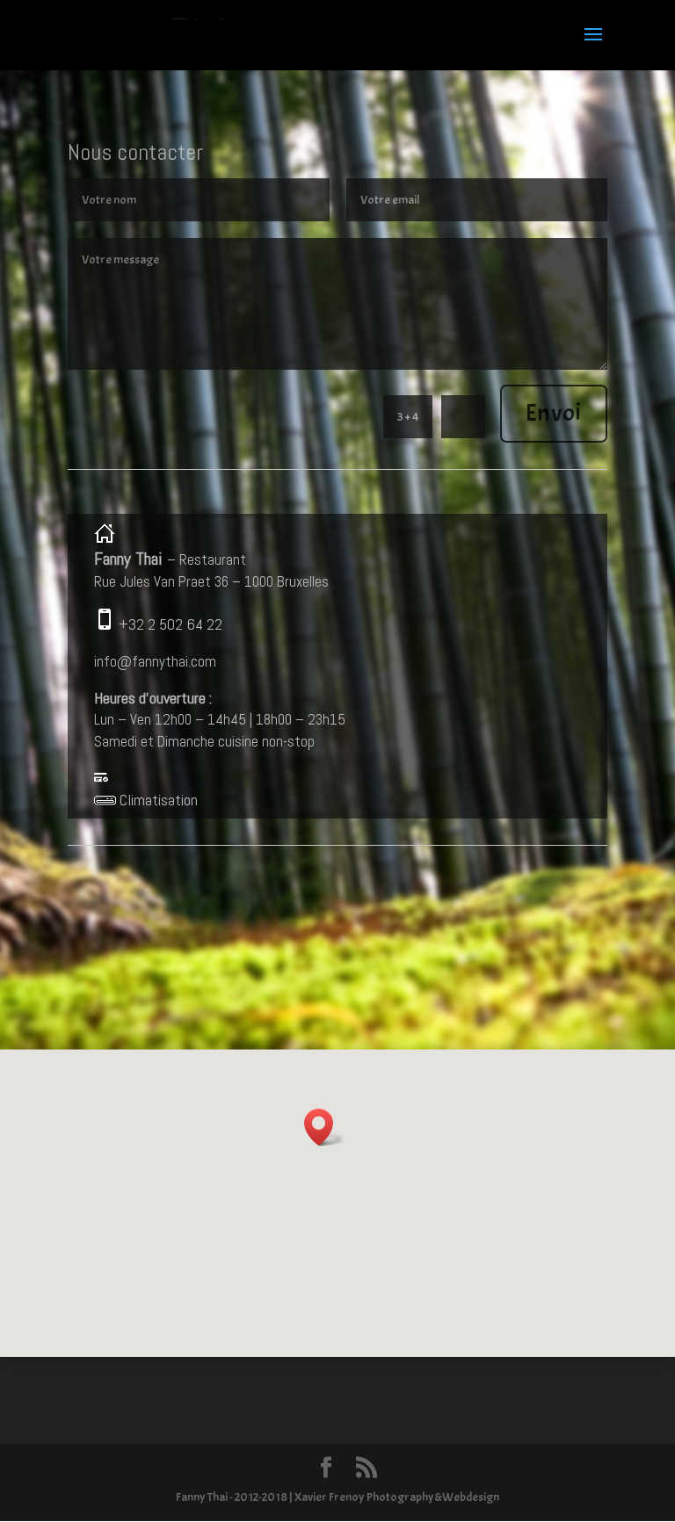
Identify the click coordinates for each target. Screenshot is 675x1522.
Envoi (554, 413)
